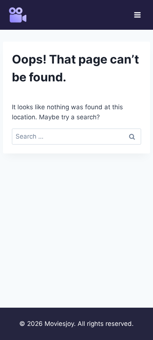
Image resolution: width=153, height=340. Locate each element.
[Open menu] (137, 14)
